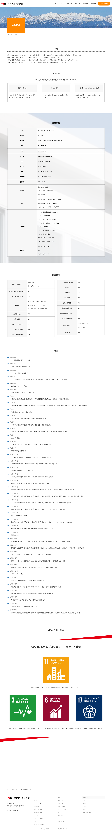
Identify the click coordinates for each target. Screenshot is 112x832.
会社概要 (85, 803)
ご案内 (35, 800)
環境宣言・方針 (38, 812)
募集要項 (60, 815)
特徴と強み (61, 803)
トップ (35, 797)
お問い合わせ (61, 821)
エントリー (61, 818)
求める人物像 (61, 806)
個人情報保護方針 (26, 789)
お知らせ (60, 797)
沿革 (84, 809)
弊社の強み (37, 806)
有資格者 (85, 806)
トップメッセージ (38, 803)
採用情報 (60, 800)
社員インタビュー (62, 809)
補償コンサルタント (39, 824)
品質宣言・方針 (38, 809)
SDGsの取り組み (87, 812)
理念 (84, 800)
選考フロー (61, 812)
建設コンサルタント (39, 818)
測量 (35, 821)
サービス (35, 815)
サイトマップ (13, 789)
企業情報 (85, 797)
